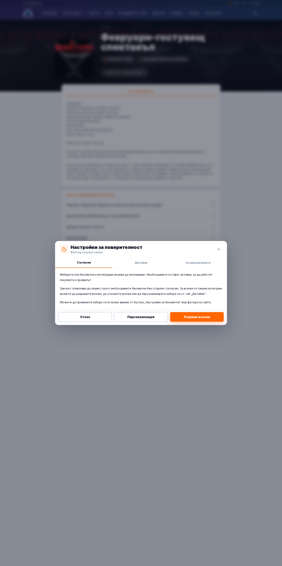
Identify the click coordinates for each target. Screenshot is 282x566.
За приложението (198, 262)
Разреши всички (197, 317)
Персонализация (140, 317)
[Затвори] (218, 249)
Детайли (141, 262)
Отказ (85, 317)
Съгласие (84, 262)
